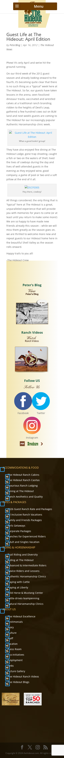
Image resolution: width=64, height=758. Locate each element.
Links (11, 665)
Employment (15, 660)
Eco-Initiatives (16, 654)
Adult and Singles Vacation (23, 542)
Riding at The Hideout (21, 560)
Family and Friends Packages (25, 520)
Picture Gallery (16, 671)
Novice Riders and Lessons (23, 571)
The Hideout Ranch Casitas (24, 480)
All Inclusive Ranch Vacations (25, 514)
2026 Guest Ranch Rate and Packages (30, 509)
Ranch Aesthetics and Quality (25, 496)
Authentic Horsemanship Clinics (27, 576)
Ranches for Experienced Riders (27, 536)
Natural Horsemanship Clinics (25, 603)
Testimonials (15, 621)
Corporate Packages (19, 531)
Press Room (15, 649)
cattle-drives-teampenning (23, 598)
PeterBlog (15, 45)
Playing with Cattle (19, 582)
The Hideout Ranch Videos (23, 676)
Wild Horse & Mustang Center (25, 592)
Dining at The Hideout (21, 491)
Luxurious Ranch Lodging (23, 485)
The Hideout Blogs (18, 682)
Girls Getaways (16, 525)
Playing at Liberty (18, 587)
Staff (10, 638)
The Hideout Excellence (21, 616)
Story (11, 627)
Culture (12, 632)
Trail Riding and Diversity (23, 554)
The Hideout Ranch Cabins (23, 474)
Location (13, 643)
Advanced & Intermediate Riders (27, 565)
